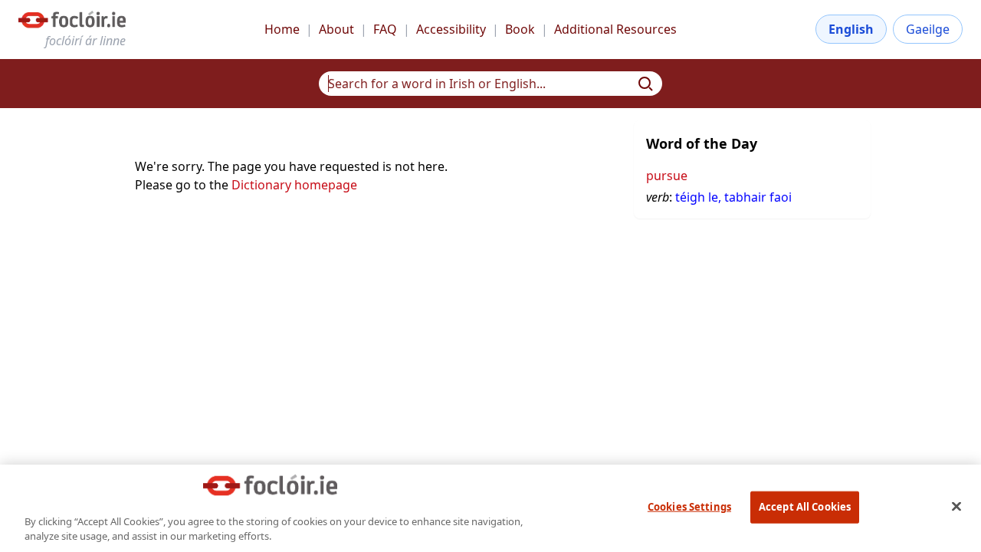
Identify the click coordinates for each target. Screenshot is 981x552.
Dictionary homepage (294, 184)
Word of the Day (701, 143)
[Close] (956, 506)
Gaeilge (928, 29)
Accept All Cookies (805, 507)
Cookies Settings (689, 507)
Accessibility (451, 29)
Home (282, 29)
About (336, 29)
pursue (666, 175)
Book (520, 29)
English (851, 29)
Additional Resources (615, 29)
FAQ (385, 29)
